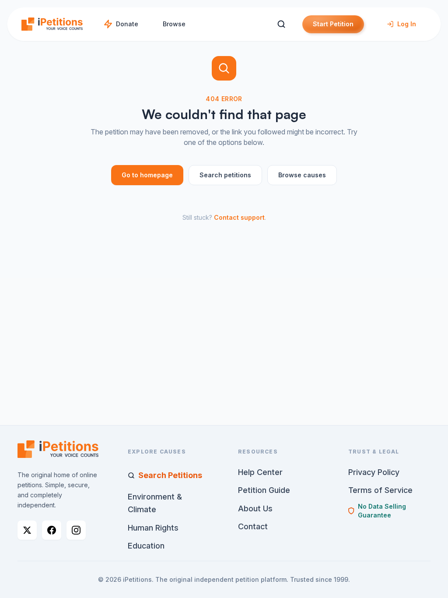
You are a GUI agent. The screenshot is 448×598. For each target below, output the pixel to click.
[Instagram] (76, 530)
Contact (253, 526)
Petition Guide (264, 490)
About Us (255, 508)
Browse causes (302, 175)
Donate (127, 24)
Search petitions (225, 175)
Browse (174, 24)
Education (146, 545)
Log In (406, 24)
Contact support (239, 217)
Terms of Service (380, 490)
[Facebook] (51, 530)
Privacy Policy (373, 472)
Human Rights (153, 527)
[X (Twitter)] (27, 530)
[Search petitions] (281, 24)
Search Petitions (170, 475)
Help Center (260, 472)
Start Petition (333, 24)
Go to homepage (147, 175)
